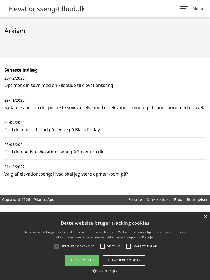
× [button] (205, 217)
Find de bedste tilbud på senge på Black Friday (52, 130)
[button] (105, 271)
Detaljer (148, 237)
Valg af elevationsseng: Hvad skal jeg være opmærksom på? (66, 174)
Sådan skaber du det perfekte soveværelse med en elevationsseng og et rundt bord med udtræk (104, 107)
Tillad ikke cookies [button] (124, 260)
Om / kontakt (158, 199)
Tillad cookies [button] (81, 260)
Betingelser (197, 199)
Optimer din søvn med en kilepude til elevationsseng (58, 85)
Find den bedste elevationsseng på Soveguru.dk (53, 152)
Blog (178, 199)
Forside (135, 199)
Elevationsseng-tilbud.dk (47, 8)
